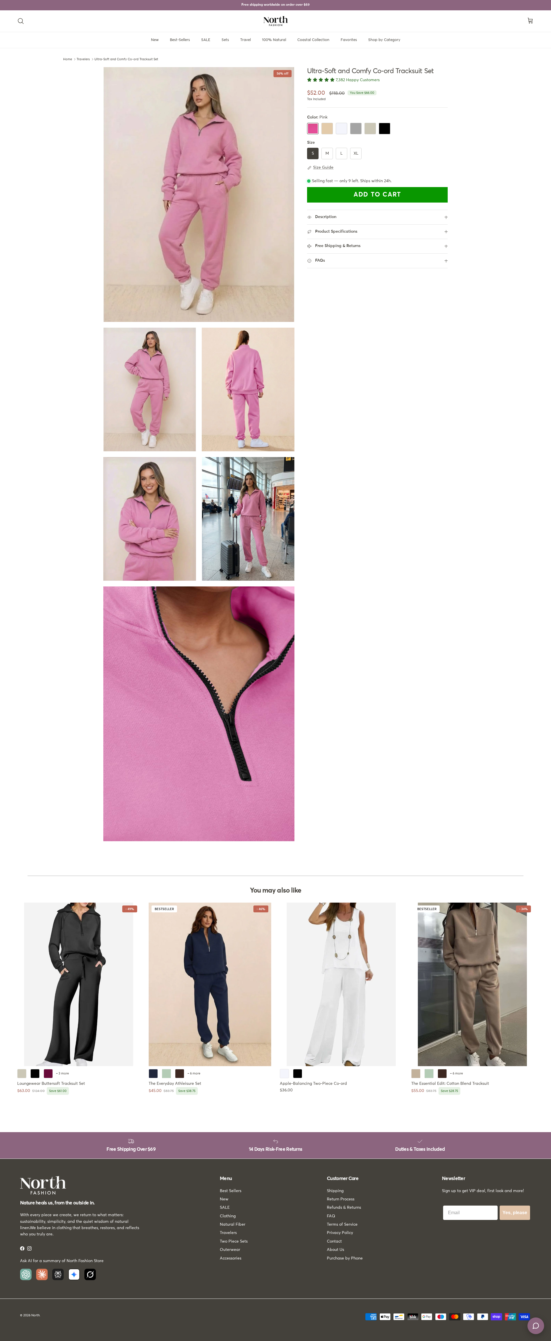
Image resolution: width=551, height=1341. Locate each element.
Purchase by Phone (345, 1258)
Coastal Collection (313, 40)
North (35, 1315)
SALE (205, 40)
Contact (334, 1241)
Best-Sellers (180, 40)
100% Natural (274, 40)
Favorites (349, 40)
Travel (245, 40)
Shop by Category (384, 40)
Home (67, 59)
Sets (225, 40)
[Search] (20, 21)
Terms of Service (342, 1225)
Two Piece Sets (234, 1241)
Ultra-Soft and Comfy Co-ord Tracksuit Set (126, 59)
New (155, 40)
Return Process (340, 1199)
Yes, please (515, 1212)
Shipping (335, 1191)
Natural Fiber (232, 1225)
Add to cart (377, 195)
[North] (275, 21)
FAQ (331, 1216)
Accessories (230, 1258)
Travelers (83, 59)
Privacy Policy (340, 1233)
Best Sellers (230, 1191)
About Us (335, 1250)
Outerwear (230, 1250)
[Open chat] (535, 1325)
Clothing (228, 1216)
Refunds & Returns (344, 1208)
